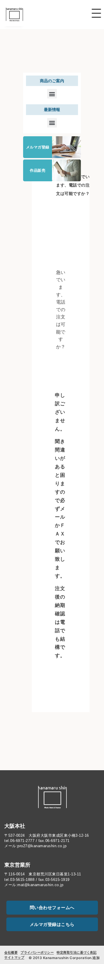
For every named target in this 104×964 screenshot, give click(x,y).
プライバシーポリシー (37, 952)
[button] (52, 93)
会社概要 (11, 952)
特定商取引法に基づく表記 (76, 952)
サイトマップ (14, 957)
